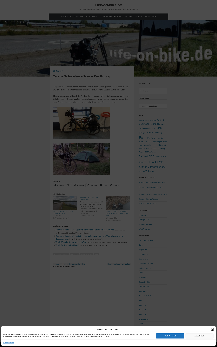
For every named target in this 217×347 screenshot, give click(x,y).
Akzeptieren (170, 336)
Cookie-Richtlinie (8, 343)
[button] (212, 329)
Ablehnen (200, 336)
